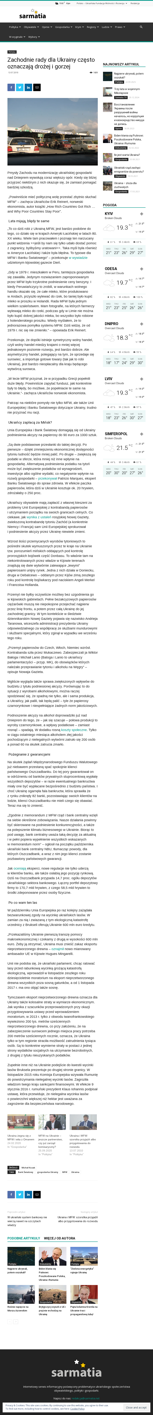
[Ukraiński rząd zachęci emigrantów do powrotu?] (107, 170)
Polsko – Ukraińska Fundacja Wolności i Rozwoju (100, 3)
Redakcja (135, 3)
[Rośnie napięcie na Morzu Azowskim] (21, 1294)
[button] (141, 27)
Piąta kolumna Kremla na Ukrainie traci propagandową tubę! (83, 1310)
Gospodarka (62, 27)
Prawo (118, 27)
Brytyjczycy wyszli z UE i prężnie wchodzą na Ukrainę (52, 1310)
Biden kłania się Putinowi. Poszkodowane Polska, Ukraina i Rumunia (129, 139)
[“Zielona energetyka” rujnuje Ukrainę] (84, 1256)
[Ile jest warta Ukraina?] (107, 157)
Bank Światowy (25, 1172)
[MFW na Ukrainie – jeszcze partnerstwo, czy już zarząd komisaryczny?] (52, 1122)
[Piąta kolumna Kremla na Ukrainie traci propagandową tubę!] (84, 1294)
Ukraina (75, 1172)
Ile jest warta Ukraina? (127, 154)
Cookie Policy (77, 1408)
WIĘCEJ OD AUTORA (59, 1238)
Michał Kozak (28, 1167)
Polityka (13, 27)
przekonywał (47, 478)
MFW (64, 1172)
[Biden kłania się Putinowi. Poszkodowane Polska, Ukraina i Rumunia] (52, 1256)
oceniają (20, 868)
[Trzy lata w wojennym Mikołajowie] (107, 92)
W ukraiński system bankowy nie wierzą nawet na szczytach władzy (27, 1221)
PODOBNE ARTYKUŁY (23, 1238)
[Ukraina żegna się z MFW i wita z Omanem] (21, 1122)
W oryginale (16, 36)
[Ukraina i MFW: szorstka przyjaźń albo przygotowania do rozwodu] (83, 1122)
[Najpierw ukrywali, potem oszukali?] (21, 1256)
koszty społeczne (74, 730)
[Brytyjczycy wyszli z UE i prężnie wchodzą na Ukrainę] (52, 1294)
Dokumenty (45, 1264)
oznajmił (57, 949)
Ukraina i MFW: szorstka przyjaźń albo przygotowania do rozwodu (78, 1219)
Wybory (32, 36)
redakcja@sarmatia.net (86, 1398)
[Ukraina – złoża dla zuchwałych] (107, 186)
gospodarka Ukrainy (47, 1172)
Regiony (91, 27)
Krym (78, 27)
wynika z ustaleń (39, 517)
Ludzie (105, 27)
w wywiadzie (78, 258)
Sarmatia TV (121, 97)
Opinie (45, 27)
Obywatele (30, 27)
